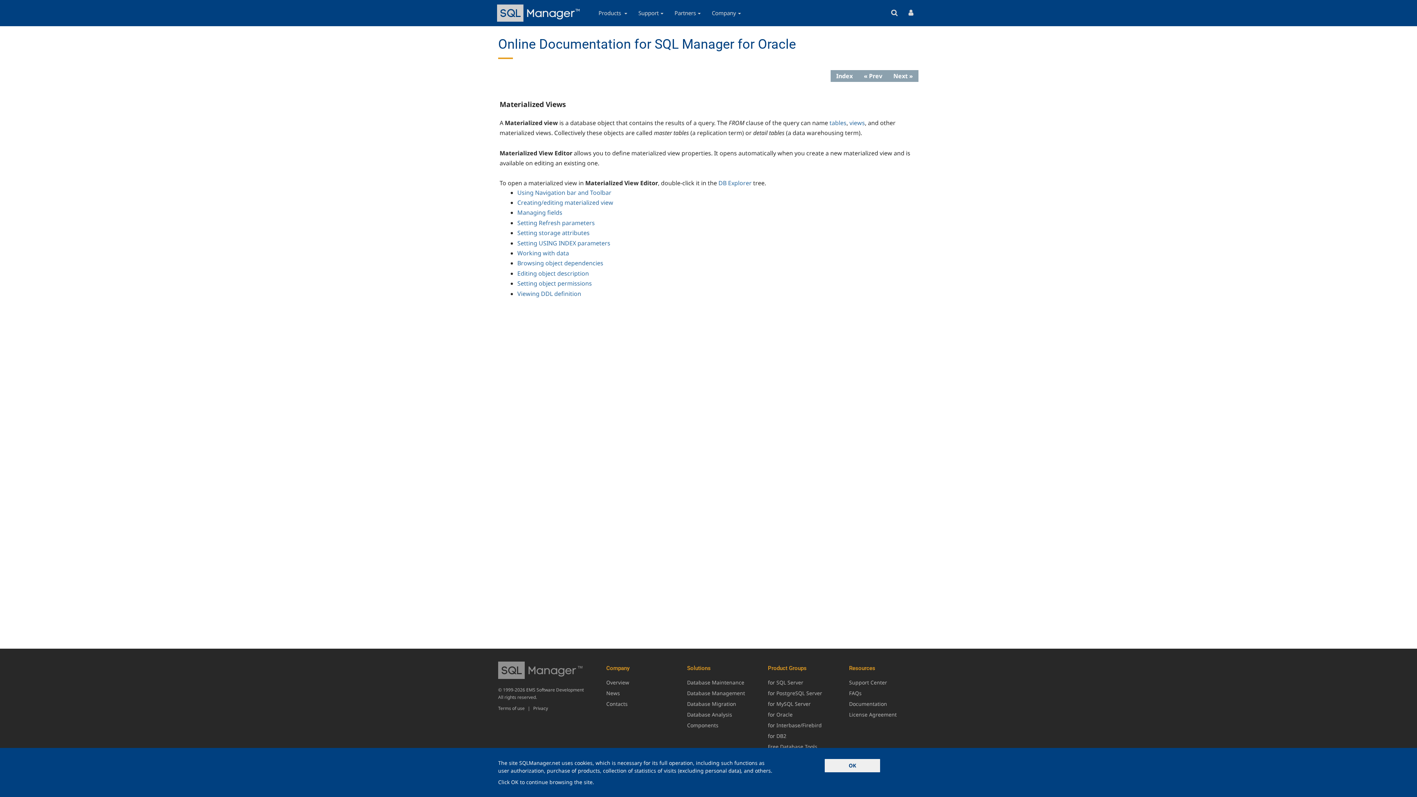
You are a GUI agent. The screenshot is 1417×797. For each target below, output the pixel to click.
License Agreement (873, 714)
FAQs (855, 693)
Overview (617, 682)
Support (648, 13)
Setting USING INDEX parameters (563, 243)
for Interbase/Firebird (795, 725)
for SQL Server (785, 682)
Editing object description (553, 273)
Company (724, 13)
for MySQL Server (789, 703)
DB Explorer (735, 183)
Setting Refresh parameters (556, 223)
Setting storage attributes (553, 233)
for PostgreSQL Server (795, 693)
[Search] (894, 13)
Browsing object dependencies (560, 263)
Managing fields (539, 212)
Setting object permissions (554, 283)
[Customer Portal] (911, 13)
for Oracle (780, 714)
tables (838, 123)
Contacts (617, 703)
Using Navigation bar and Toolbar (564, 193)
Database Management (716, 693)
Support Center (868, 682)
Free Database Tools (792, 746)
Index (844, 76)
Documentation (868, 703)
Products (611, 13)
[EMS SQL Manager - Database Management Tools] (539, 13)
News (613, 693)
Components (702, 725)
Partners (685, 13)
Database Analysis (709, 714)
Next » (903, 76)
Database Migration (711, 703)
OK (852, 765)
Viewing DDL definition (549, 294)
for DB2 (777, 735)
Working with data (543, 253)
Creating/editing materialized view (565, 203)
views (857, 123)
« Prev (873, 76)
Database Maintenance (715, 682)
